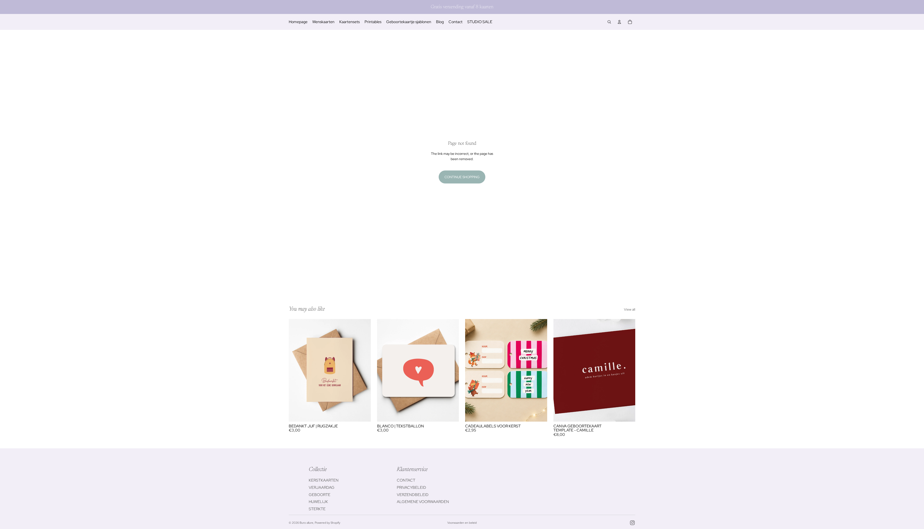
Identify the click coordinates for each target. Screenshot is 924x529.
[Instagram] (632, 523)
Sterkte (317, 508)
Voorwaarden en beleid (462, 523)
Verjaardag (321, 487)
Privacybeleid (411, 487)
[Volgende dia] (628, 370)
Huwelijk (318, 501)
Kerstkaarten (324, 480)
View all (629, 309)
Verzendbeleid (413, 494)
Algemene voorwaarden (423, 501)
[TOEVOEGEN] (363, 414)
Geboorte (319, 494)
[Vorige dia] (560, 370)
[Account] (619, 22)
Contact (406, 480)
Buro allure (306, 523)
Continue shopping (462, 177)
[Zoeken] (609, 22)
